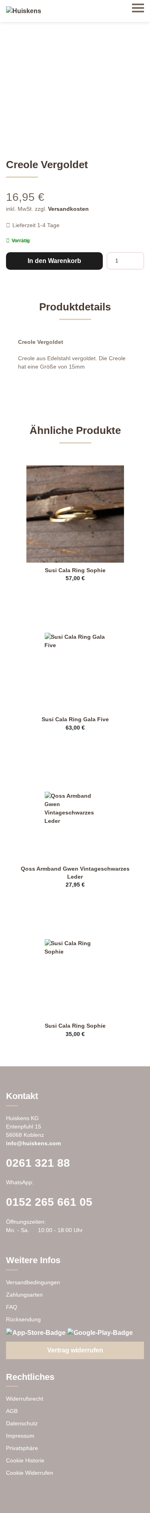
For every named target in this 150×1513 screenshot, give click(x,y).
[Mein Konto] (98, 8)
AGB (12, 1411)
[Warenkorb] (118, 8)
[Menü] (138, 8)
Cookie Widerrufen (29, 1473)
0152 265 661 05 (49, 1202)
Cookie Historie (25, 1460)
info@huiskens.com (33, 1143)
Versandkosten (68, 209)
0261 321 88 (38, 1163)
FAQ (11, 1307)
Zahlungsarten (24, 1294)
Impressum (20, 1436)
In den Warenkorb (54, 260)
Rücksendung (23, 1319)
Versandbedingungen (33, 1282)
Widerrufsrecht (24, 1398)
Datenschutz (22, 1423)
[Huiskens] (23, 11)
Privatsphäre (22, 1448)
